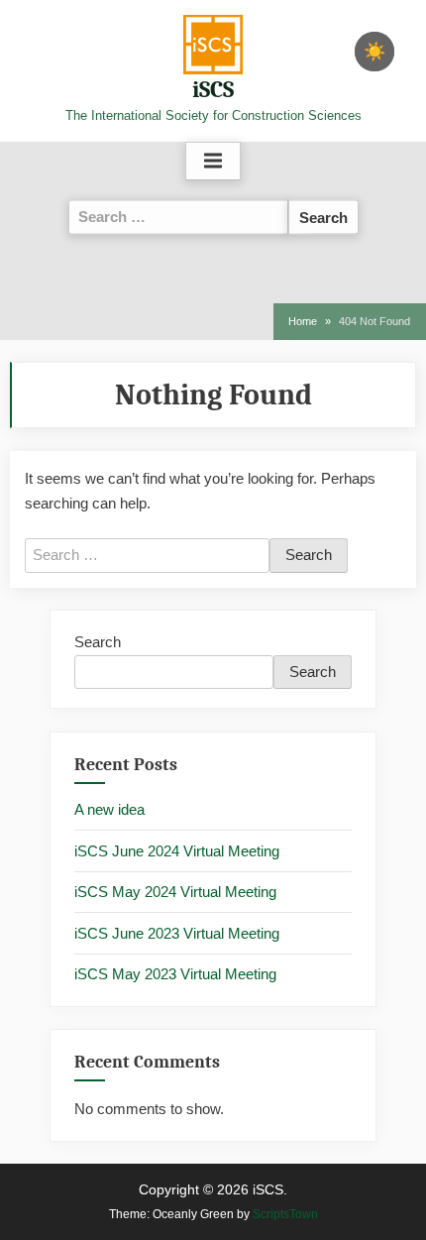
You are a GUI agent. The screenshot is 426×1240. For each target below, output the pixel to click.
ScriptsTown (285, 1214)
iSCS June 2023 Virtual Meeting (176, 933)
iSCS (213, 89)
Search (97, 641)
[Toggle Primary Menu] (213, 161)
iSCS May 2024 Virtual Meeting (175, 891)
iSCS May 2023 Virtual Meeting (175, 973)
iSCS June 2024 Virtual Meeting (176, 851)
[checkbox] (374, 51)
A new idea (109, 809)
